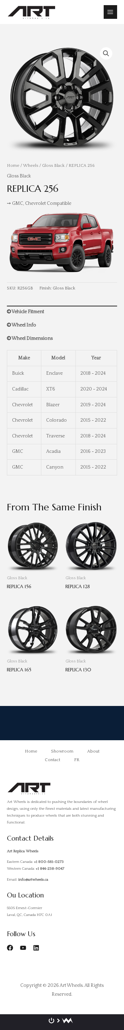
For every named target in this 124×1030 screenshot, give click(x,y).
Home (13, 165)
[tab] (62, 312)
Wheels (30, 165)
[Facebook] (10, 948)
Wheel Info (23, 325)
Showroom (62, 751)
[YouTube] (23, 948)
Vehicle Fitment (27, 311)
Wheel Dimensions (32, 338)
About (93, 751)
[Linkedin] (36, 948)
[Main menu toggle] (110, 11)
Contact (52, 759)
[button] (106, 53)
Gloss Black (53, 165)
